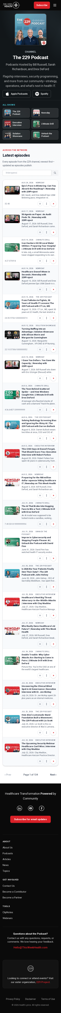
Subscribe (41, 5)
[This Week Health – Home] (11, 5)
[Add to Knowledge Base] (40, 203)
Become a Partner (12, 897)
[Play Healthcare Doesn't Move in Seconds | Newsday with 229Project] (12, 276)
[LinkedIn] (19, 808)
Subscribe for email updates (30, 819)
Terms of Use (48, 999)
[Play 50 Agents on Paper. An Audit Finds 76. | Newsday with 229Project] (12, 219)
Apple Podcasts (19, 94)
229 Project (43, 982)
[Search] (54, 173)
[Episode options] (46, 204)
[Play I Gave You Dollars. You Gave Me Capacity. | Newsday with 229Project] (12, 365)
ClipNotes (8, 912)
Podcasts (8, 853)
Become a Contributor (14, 891)
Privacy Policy (13, 999)
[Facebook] (41, 808)
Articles (7, 859)
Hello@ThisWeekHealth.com (30, 947)
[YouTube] (30, 808)
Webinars (8, 918)
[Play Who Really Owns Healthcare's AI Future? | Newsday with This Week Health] (12, 630)
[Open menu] (54, 5)
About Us (8, 847)
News (6, 865)
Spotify (44, 94)
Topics (6, 870)
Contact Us (9, 885)
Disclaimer (30, 999)
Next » (53, 774)
